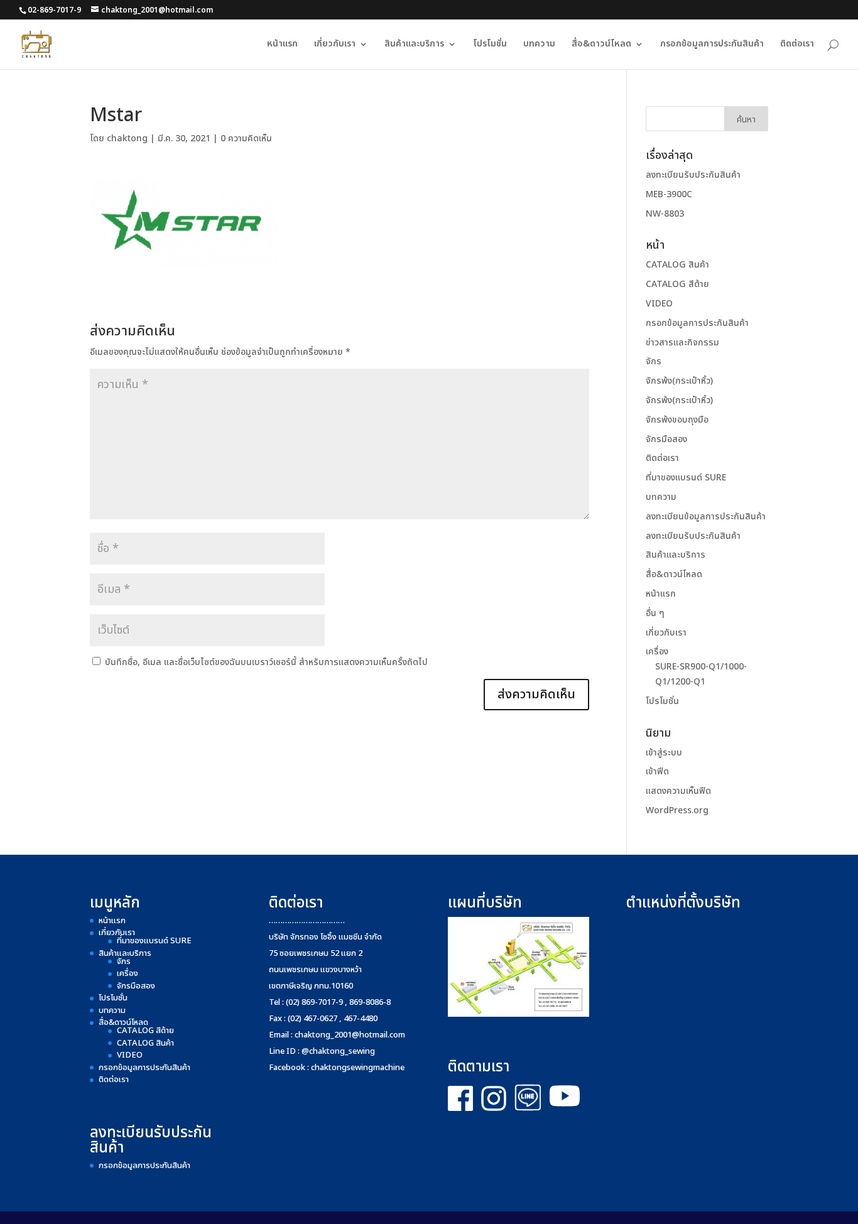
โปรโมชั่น (490, 45)
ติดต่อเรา (797, 45)
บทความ (539, 45)
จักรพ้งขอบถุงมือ (677, 419)
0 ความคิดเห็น (246, 138)
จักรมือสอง (666, 439)
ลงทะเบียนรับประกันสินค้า (693, 174)
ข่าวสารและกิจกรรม (682, 342)
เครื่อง (657, 651)
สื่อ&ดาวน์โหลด (601, 45)
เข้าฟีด (657, 771)
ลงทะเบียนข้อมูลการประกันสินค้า (706, 516)
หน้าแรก (282, 45)
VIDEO (659, 303)
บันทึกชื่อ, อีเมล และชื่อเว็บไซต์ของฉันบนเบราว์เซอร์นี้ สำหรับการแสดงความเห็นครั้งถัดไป (266, 662)
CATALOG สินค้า (677, 264)
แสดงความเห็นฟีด (678, 791)
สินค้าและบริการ (414, 45)
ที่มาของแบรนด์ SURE (686, 477)
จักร (653, 361)
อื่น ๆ (655, 613)
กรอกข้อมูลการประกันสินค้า (712, 45)
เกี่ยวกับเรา (335, 45)
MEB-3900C (669, 194)
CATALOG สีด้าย (677, 284)
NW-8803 (665, 213)
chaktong (127, 138)
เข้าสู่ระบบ (664, 752)
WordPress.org (677, 810)
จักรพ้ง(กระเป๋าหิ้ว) (679, 380)
